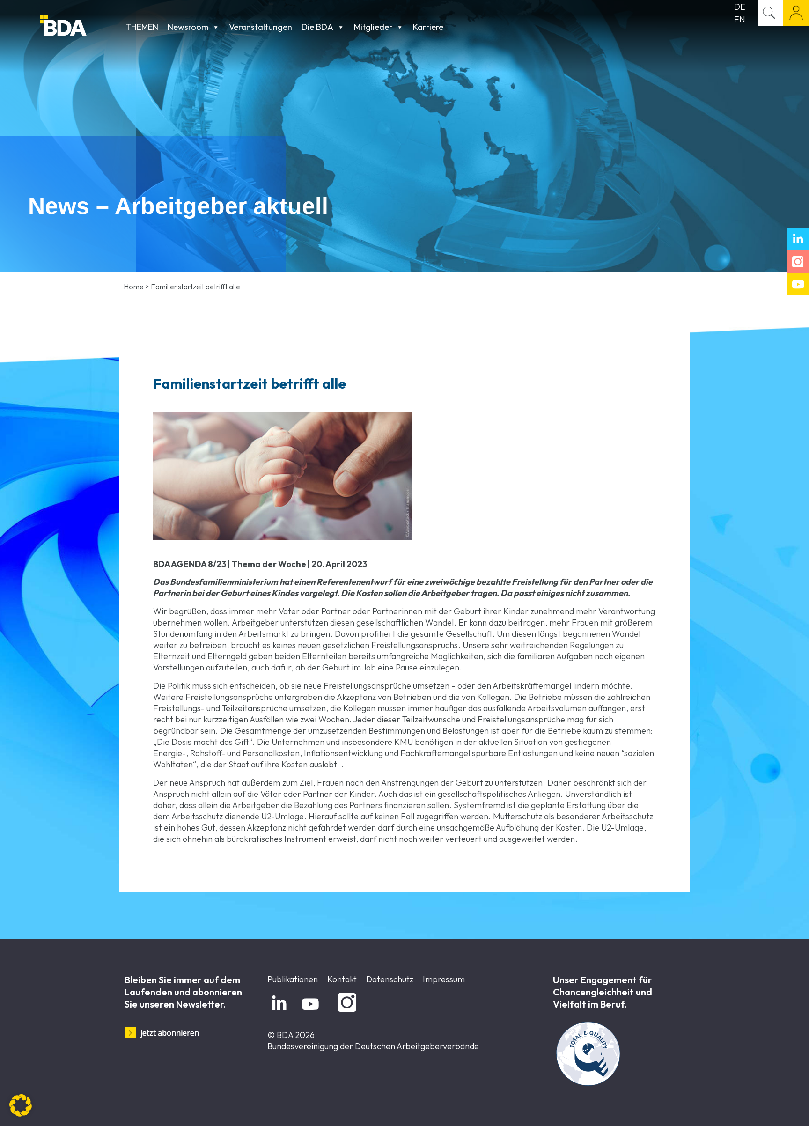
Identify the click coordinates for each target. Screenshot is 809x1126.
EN (739, 19)
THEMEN (141, 27)
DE (739, 6)
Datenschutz (389, 979)
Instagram (345, 1012)
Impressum (444, 979)
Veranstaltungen (260, 27)
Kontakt (342, 979)
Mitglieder (373, 27)
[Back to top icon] (764, 1107)
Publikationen (292, 979)
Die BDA (317, 27)
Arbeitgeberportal (796, 13)
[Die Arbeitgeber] (80, 27)
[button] (20, 1105)
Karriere (428, 27)
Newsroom (188, 27)
